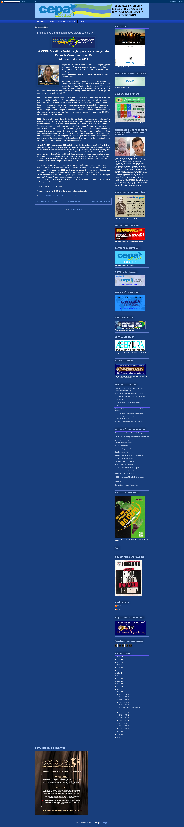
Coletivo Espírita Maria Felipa (124, 452)
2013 (119, 686)
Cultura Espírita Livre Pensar (124, 458)
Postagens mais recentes (47, 201)
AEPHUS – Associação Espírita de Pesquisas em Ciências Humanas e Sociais (130, 441)
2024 (119, 662)
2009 (119, 734)
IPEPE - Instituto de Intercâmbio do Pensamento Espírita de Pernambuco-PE (130, 417)
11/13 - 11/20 (123, 697)
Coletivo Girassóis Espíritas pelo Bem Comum (129, 455)
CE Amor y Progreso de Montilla (125, 449)
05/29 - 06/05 (123, 715)
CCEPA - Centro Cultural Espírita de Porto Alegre (130, 396)
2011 (119, 692)
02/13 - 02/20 (123, 726)
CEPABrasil (120, 606)
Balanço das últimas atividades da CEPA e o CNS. (65, 32)
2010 (119, 732)
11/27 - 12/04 (123, 694)
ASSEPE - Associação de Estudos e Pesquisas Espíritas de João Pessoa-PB (130, 389)
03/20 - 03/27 (123, 720)
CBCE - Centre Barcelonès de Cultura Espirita (129, 393)
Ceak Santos (119, 399)
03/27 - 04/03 (123, 718)
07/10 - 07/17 (123, 712)
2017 (119, 676)
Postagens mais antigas (100, 201)
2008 (119, 737)
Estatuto (82, 21)
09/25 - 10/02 (123, 702)
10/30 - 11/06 (123, 699)
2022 (119, 668)
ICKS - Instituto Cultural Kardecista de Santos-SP (130, 414)
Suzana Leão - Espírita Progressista (126, 485)
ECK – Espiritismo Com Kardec (125, 464)
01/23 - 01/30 (123, 728)
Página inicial (41, 21)
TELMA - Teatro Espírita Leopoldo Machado (128, 421)
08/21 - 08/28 (123, 705)
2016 (119, 678)
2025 (119, 659)
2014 (119, 684)
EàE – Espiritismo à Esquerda (124, 461)
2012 (119, 689)
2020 (119, 673)
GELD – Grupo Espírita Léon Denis (126, 471)
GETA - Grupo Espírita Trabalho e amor (127, 474)
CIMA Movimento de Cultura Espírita (126, 406)
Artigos (52, 21)
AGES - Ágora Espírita (122, 445)
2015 (119, 681)
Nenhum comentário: (69, 196)
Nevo (118, 609)
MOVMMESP (119, 482)
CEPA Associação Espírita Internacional (127, 402)
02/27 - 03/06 (123, 723)
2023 (119, 665)
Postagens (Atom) (76, 209)
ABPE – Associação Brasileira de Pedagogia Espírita (131, 433)
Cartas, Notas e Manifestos (66, 21)
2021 (119, 670)
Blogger (105, 823)
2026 (119, 657)
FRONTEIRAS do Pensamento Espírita (127, 468)
